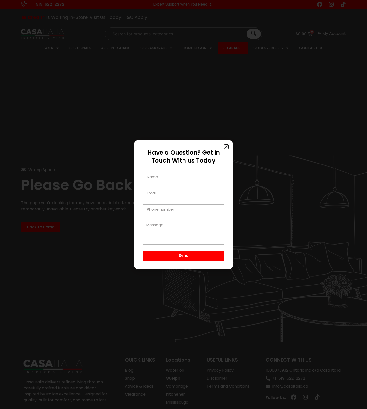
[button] (226, 147)
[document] (183, 204)
